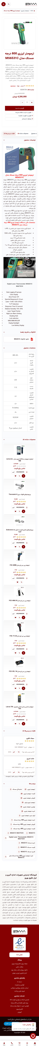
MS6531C (32, 833)
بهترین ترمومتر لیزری (29, 807)
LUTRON (16, 464)
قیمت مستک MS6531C (28, 847)
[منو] (3, 4)
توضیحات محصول (30, 140)
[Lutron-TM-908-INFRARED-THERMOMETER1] (19, 450)
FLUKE (16, 499)
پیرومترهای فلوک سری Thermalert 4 (20, 495)
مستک (6, 211)
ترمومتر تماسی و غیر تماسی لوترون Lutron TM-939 (19, 708)
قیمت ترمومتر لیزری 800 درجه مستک (24, 829)
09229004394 (20, 472)
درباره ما (19, 982)
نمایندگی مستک (17, 789)
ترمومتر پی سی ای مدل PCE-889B (20, 565)
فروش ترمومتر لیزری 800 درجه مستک (24, 824)
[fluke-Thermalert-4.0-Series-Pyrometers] (19, 486)
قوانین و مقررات (19, 985)
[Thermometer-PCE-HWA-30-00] (19, 592)
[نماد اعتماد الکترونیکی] (19, 944)
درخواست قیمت (23, 476)
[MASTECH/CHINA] (13, 86)
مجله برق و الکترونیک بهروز (19, 964)
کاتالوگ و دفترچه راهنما (28, 332)
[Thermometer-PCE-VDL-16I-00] (19, 663)
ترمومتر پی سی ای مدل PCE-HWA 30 (19, 601)
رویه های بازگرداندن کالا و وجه (19, 1003)
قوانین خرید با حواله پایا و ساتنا (19, 1006)
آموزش (20, 1012)
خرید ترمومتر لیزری (29, 811)
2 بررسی (23, 86)
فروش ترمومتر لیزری (29, 798)
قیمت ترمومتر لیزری (29, 794)
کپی (13, 472)
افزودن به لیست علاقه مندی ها (23, 112)
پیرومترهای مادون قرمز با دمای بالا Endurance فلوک (19, 531)
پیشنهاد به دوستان (26, 119)
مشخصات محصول (30, 348)
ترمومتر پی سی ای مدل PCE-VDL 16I (19, 671)
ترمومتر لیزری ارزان (30, 802)
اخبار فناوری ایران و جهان (19, 973)
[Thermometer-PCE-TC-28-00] (19, 627)
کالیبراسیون (19, 1009)
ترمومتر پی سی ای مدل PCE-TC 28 (20, 636)
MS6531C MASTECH (16, 833)
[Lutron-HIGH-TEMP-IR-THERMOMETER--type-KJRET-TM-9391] (19, 698)
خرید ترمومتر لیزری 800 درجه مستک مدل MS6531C (21, 857)
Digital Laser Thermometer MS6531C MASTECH (21, 838)
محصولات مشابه (23, 134)
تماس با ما (19, 955)
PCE (16, 570)
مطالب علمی (19, 967)
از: (33, 747)
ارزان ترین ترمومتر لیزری (28, 816)
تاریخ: (25, 747)
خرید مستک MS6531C (28, 843)
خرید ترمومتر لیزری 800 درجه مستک (24, 820)
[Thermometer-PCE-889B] (19, 557)
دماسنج (20, 211)
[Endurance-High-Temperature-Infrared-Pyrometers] (19, 521)
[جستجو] (8, 4)
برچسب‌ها (32, 784)
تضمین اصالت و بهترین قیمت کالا (19, 1000)
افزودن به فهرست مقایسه (24, 116)
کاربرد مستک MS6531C (28, 852)
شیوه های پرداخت (19, 991)
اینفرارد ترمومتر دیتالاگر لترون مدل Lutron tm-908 (19, 460)
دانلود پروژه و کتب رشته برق (20, 970)
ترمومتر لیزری (22, 464)
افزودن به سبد (19, 108)
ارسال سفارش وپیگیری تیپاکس (19, 988)
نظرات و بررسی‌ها (9, 134)
